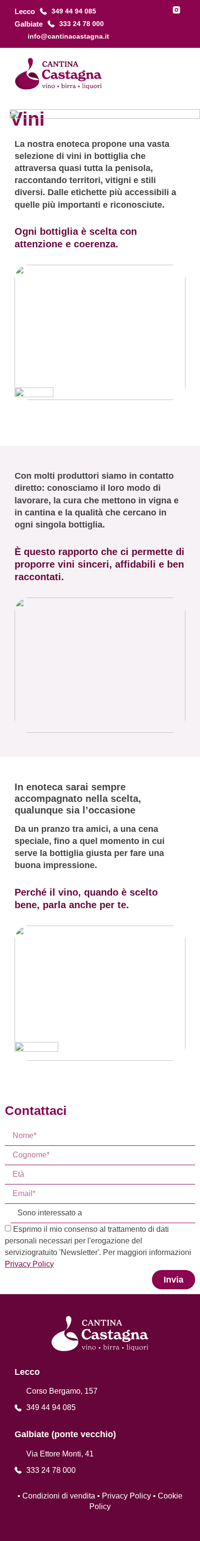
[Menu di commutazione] (179, 73)
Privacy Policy (126, 1496)
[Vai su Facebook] (162, 10)
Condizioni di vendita (58, 1496)
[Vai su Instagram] (176, 10)
